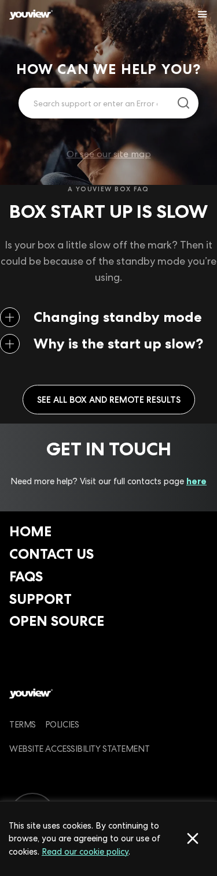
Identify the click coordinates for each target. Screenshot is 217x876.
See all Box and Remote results (109, 399)
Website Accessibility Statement (79, 748)
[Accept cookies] (193, 838)
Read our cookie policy (85, 851)
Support (40, 599)
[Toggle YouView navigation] (202, 14)
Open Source (56, 621)
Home (30, 531)
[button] (108, 317)
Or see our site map (109, 154)
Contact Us (51, 554)
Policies (62, 724)
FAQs (26, 576)
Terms (22, 724)
